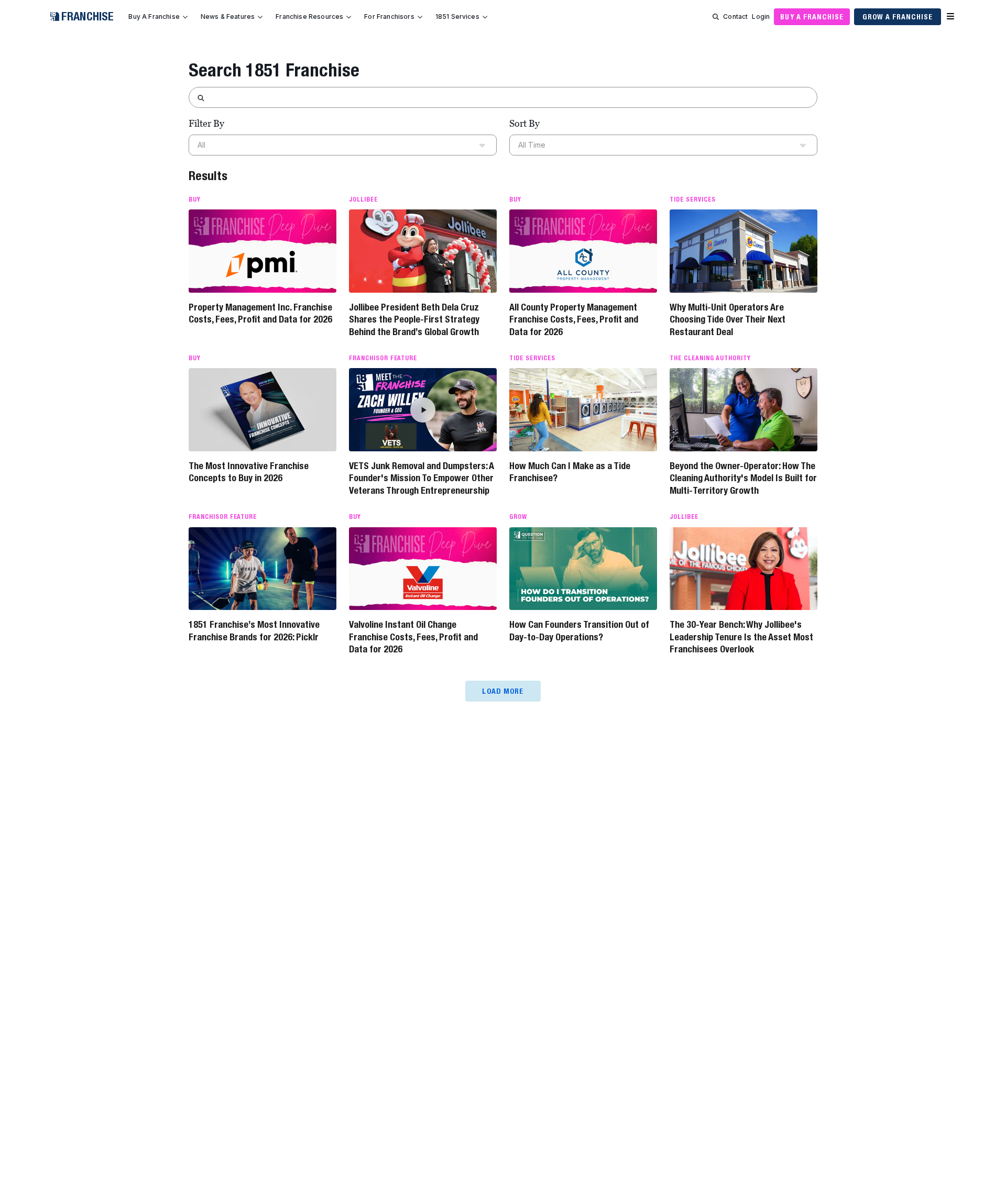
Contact (735, 16)
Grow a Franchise (897, 17)
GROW (518, 516)
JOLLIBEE (363, 199)
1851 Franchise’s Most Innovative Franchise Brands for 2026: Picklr (254, 630)
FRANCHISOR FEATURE (383, 358)
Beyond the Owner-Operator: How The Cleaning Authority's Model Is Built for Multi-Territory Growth (743, 478)
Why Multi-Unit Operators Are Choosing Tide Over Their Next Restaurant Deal (727, 319)
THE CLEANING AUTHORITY (710, 358)
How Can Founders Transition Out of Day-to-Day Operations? (579, 630)
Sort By (524, 123)
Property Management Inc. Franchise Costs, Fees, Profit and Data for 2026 (260, 313)
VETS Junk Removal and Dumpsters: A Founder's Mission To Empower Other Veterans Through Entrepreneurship (421, 478)
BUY (195, 199)
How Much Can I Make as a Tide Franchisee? (569, 471)
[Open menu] (950, 17)
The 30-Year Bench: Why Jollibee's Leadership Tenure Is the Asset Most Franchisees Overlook (741, 636)
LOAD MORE (502, 691)
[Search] (716, 17)
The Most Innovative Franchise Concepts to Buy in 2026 (249, 471)
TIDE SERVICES (692, 199)
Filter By (206, 123)
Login (761, 16)
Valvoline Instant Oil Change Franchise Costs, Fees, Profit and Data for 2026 (413, 636)
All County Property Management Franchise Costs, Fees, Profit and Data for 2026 (573, 319)
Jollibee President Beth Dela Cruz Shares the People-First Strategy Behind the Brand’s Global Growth (414, 319)
